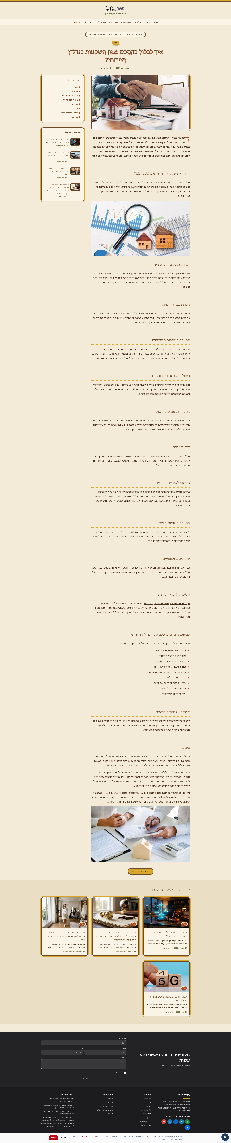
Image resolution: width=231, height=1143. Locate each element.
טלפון (124, 1048)
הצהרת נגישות (145, 1125)
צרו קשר (76, 22)
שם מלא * (122, 1039)
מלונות (138, 22)
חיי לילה (87, 22)
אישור (53, 1137)
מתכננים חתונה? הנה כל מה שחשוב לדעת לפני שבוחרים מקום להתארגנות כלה (57, 1124)
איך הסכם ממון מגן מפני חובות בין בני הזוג (167, 603)
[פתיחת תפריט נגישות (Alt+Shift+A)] (225, 1137)
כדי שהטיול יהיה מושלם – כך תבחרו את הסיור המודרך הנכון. (58, 1112)
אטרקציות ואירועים (123, 22)
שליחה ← (84, 1078)
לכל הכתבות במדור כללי (141, 871)
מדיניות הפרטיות (89, 1136)
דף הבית (147, 1098)
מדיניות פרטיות (145, 1121)
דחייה (63, 1137)
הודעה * (123, 1057)
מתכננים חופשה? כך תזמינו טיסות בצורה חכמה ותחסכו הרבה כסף (58, 1106)
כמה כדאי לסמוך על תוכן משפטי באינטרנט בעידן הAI (61, 1099)
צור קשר (148, 1106)
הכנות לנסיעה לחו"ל (103, 22)
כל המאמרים (146, 1110)
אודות (149, 1102)
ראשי (155, 22)
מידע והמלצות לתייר (69, 112)
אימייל (81, 1048)
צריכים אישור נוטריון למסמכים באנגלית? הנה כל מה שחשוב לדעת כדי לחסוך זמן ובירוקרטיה (58, 1118)
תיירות (75, 117)
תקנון (149, 1117)
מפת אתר (147, 1113)
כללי (133, 34)
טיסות (147, 22)
